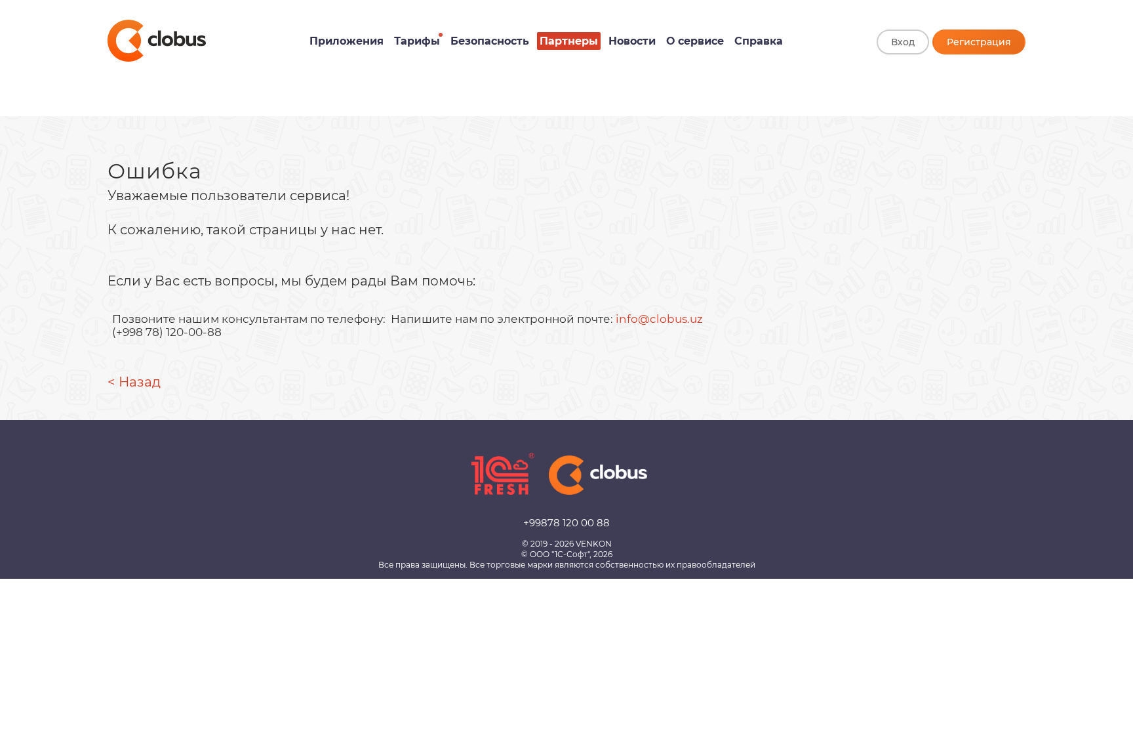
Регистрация (979, 42)
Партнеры (569, 41)
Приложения (346, 41)
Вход (903, 42)
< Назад (134, 382)
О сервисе (695, 41)
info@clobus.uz (659, 318)
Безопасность (489, 41)
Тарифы (417, 41)
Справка (758, 41)
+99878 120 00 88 (566, 522)
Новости (632, 41)
